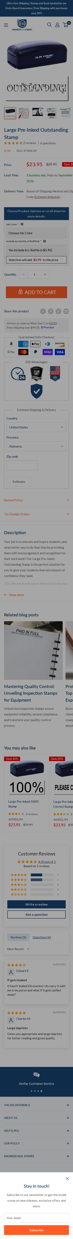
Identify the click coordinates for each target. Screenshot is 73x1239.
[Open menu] (6, 25)
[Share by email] (66, 311)
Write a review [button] (36, 904)
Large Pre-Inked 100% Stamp (23, 804)
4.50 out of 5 (47, 862)
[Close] (67, 1178)
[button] (13, 143)
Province (12, 437)
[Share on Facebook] (43, 311)
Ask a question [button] (37, 914)
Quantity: (10, 274)
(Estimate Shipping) (47, 197)
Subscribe (36, 1230)
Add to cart (40, 292)
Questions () (42, 937)
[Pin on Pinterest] (51, 311)
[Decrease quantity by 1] (23, 274)
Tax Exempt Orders (17, 514)
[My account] (57, 25)
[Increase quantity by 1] (45, 274)
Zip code (12, 456)
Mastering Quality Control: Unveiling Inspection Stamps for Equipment (30, 693)
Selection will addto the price (33, 260)
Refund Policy (13, 500)
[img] (16, 965)
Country (11, 418)
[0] (65, 24)
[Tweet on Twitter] (58, 311)
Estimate (19, 481)
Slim (7, 150)
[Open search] (49, 25)
